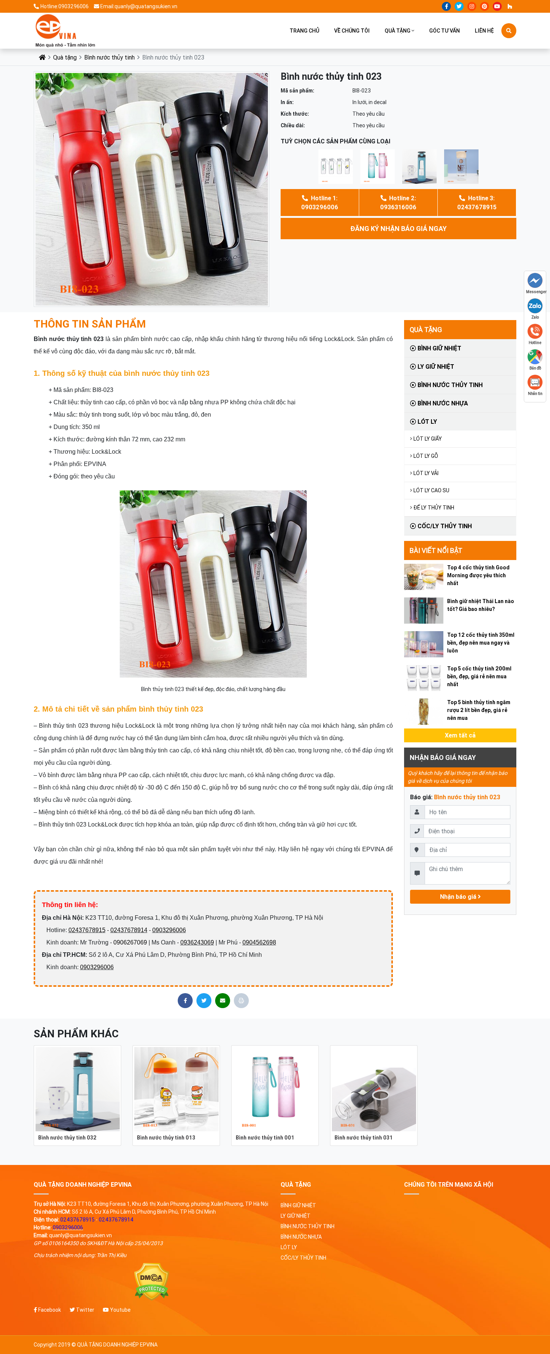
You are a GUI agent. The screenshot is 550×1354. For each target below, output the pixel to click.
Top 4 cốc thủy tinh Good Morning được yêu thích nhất (478, 575)
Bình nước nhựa (442, 403)
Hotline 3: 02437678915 (476, 202)
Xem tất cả (460, 735)
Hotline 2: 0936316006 (398, 202)
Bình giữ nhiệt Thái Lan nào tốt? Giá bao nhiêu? (480, 605)
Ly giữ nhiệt (435, 366)
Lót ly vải (426, 473)
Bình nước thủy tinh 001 (265, 1137)
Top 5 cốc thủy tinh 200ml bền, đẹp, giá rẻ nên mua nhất (479, 676)
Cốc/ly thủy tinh (444, 526)
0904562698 (259, 942)
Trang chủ (304, 30)
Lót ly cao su (431, 490)
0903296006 (169, 930)
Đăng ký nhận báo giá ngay (398, 228)
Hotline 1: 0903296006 (319, 202)
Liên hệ (484, 30)
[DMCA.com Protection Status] (151, 1282)
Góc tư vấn (444, 30)
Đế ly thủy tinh (433, 507)
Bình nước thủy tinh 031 (363, 1137)
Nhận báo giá (459, 896)
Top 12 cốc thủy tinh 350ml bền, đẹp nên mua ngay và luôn (480, 643)
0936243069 (197, 942)
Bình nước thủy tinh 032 (67, 1137)
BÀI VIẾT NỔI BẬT (436, 550)
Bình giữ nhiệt (438, 348)
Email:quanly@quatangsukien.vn (138, 6)
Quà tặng (397, 30)
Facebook (49, 1309)
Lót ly (426, 421)
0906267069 (130, 942)
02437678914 (128, 930)
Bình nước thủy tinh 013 (166, 1137)
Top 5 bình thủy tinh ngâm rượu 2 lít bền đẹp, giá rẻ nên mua (478, 710)
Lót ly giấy (427, 438)
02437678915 (87, 930)
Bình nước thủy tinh (109, 57)
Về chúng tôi (352, 30)
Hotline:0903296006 (64, 6)
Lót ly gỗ (425, 456)
